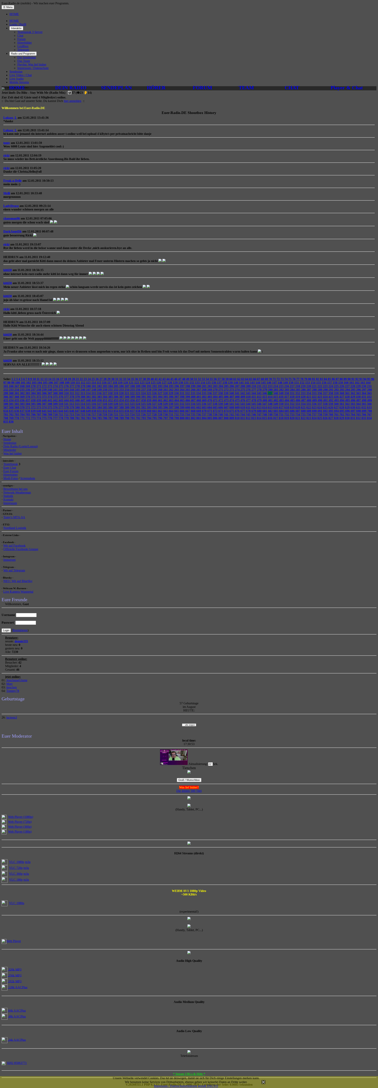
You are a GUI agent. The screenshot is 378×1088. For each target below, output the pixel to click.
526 (149, 404)
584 (100, 407)
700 (369, 411)
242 (61, 389)
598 (177, 407)
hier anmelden (72, 101)
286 (304, 389)
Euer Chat (9, 467)
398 (182, 396)
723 (127, 414)
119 (120, 382)
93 (361, 379)
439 (39, 400)
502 (17, 404)
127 (164, 382)
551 (287, 404)
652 (105, 411)
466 (188, 400)
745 (248, 414)
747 (259, 414)
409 (243, 396)
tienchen (11, 687)
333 (193, 393)
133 (197, 382)
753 (292, 414)
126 (159, 382)
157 (330, 382)
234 (17, 389)
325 (149, 393)
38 (145, 379)
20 (74, 379)
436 (22, 400)
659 (144, 411)
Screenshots (27, 478)
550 (281, 404)
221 (314, 386)
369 (22, 396)
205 (226, 386)
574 (44, 407)
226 (342, 386)
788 (116, 418)
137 (219, 382)
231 (369, 386)
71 (275, 379)
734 (188, 414)
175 (61, 386)
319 (116, 393)
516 (94, 404)
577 (61, 407)
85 (330, 379)
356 (320, 393)
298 (369, 389)
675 (232, 411)
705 (28, 414)
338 (221, 393)
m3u (28, 862)
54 (208, 379)
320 (121, 393)
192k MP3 (14, 981)
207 (237, 386)
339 (226, 393)
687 (298, 411)
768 (6, 418)
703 (17, 414)
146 (269, 382)
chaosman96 (11, 218)
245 (78, 389)
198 (188, 386)
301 (17, 393)
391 (144, 396)
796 (160, 418)
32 (121, 379)
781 (78, 418)
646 (72, 411)
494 (342, 400)
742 (232, 414)
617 (281, 407)
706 (33, 414)
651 (100, 411)
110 (73, 382)
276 (248, 389)
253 (122, 389)
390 (138, 396)
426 (336, 396)
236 (28, 389)
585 (105, 407)
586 (111, 407)
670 (204, 411)
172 (44, 386)
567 (6, 407)
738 (210, 414)
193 (160, 386)
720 (110, 414)
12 (42, 379)
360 (342, 393)
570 (22, 407)
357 (325, 393)
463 (171, 400)
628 (342, 407)
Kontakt (8, 499)
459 (149, 400)
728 (155, 414)
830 (347, 418)
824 (314, 418)
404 (215, 396)
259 (155, 389)
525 (143, 404)
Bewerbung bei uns (15, 489)
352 (298, 393)
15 (54, 379)
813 (254, 418)
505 (33, 404)
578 (66, 407)
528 (160, 404)
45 (172, 379)
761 (336, 414)
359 (336, 393)
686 (293, 411)
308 (55, 393)
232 (6, 389)
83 (322, 379)
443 (61, 400)
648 (83, 411)
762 (342, 414)
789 (122, 418)
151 (297, 382)
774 (39, 418)
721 (116, 414)
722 (121, 414)
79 (306, 379)
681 (265, 411)
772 (28, 418)
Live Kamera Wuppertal (18, 591)
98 (9, 382)
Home (7, 439)
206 (232, 386)
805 (210, 418)
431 (364, 396)
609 (237, 407)
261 (166, 389)
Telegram (23, 49)
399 (188, 396)
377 (66, 396)
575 (50, 407)
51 (196, 379)
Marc (9, 683)
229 (358, 386)
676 (237, 411)
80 (310, 379)
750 (276, 414)
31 (117, 379)
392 (149, 396)
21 (78, 379)
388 (127, 396)
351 (292, 393)
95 (369, 379)
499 (369, 400)
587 (116, 407)
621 (303, 407)
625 (325, 407)
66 (255, 379)
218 (298, 386)
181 (94, 386)
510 (61, 404)
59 (227, 379)
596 (166, 407)
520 (116, 404)
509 (55, 404)
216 (287, 386)
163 (363, 382)
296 (359, 389)
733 (182, 414)
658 (138, 411)
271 (221, 389)
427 (342, 396)
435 (17, 400)
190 (144, 386)
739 (215, 414)
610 (243, 407)
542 (237, 404)
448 (89, 400)
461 (160, 400)
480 (265, 400)
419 (298, 396)
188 (133, 386)
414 (270, 396)
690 (315, 411)
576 (55, 407)
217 (292, 386)
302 (22, 393)
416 (281, 396)
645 (66, 411)
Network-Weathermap (17, 492)
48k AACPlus (16, 1016)
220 (309, 386)
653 (111, 411)
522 (127, 404)
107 (56, 382)
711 (61, 414)
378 (72, 396)
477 (248, 400)
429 (353, 396)
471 (215, 400)
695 (342, 411)
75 (290, 379)
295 (353, 389)
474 (232, 400)
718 (99, 414)
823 (309, 418)
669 (199, 411)
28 (105, 379)
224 (331, 386)
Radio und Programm (23, 53)
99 (13, 382)
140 (236, 382)
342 (243, 393)
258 (149, 389)
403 (210, 396)
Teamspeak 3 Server (30, 32)
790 (127, 418)
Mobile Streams (19, 82)
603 (204, 407)
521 (121, 404)
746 (254, 414)
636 (17, 411)
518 (105, 404)
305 (39, 393)
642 (50, 411)
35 (133, 379)
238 (39, 389)
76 (294, 379)
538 (215, 404)
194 (166, 386)
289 (320, 389)
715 (83, 414)
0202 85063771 (17, 1063)
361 (347, 393)
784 (94, 418)
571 (28, 407)
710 (55, 414)
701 (6, 414)
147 (275, 382)
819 (287, 418)
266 (193, 389)
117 (110, 382)
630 (353, 407)
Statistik (8, 496)
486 (298, 400)
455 (127, 400)
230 (364, 386)
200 (199, 386)
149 (286, 382)
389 (133, 396)
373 (44, 396)
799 (177, 418)
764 (353, 414)
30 (113, 379)
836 (11, 421)
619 (292, 407)
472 (221, 400)
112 (83, 382)
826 (325, 418)
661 (155, 411)
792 (138, 418)
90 (349, 379)
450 (100, 400)
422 (314, 396)
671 (210, 411)
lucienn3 (11, 717)
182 (100, 386)
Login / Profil (17, 24)
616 (276, 407)
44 (168, 379)
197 (182, 386)
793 (144, 418)
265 (188, 389)
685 (287, 411)
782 (83, 418)
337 (215, 393)
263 (177, 389)
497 (359, 400)
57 (219, 379)
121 (131, 382)
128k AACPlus (17, 987)
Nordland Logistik (14, 528)
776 (50, 418)
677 (243, 411)
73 (282, 379)
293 (342, 389)
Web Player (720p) (20, 821)
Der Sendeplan (26, 57)
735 (193, 414)
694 (337, 411)
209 (248, 386)
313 (83, 393)
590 (133, 407)
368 (17, 396)
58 (223, 379)
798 (171, 418)
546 (259, 404)
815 (265, 418)
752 (287, 414)
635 (11, 411)
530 (171, 404)
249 (100, 389)
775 (44, 418)
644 (61, 411)
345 (259, 393)
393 (155, 396)
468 (199, 400)
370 (28, 396)
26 (97, 379)
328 (166, 393)
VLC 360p (16, 873)
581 (83, 407)
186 (122, 386)
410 (248, 396)
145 (264, 382)
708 (44, 414)
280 (270, 389)
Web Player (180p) (20, 831)
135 (208, 382)
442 (55, 400)
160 (346, 382)
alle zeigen (189, 725)
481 (270, 400)
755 (303, 414)
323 (138, 393)
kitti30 (7, 270)
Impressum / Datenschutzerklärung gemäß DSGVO (186, 1086)
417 (287, 396)
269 (210, 389)
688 (304, 411)
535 (199, 404)
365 (369, 393)
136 (214, 382)
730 (166, 414)
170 (33, 386)
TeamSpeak (10, 464)
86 (334, 379)
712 (66, 414)
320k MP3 (14, 969)
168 (22, 386)
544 (248, 404)
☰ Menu (8, 7)
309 (61, 393)
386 (116, 396)
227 (347, 386)
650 (94, 411)
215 (281, 386)
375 (55, 396)
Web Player (13, 941)
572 (33, 407)
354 (309, 393)
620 (298, 407)
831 (353, 418)
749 (270, 414)
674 (226, 411)
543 (243, 404)
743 (237, 414)
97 (5, 382)
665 (177, 411)
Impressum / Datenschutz (33, 68)
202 (210, 386)
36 (137, 379)
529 (166, 404)
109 (67, 382)
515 (88, 404)
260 (160, 389)
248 (94, 389)
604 (210, 407)
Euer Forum (10, 471)
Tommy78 (12, 691)
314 (88, 393)
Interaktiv (16, 28)
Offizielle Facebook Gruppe (20, 549)
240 (50, 389)
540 (226, 404)
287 (309, 389)
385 (111, 396)
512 (72, 404)
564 (358, 404)
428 (347, 396)
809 (232, 418)
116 (104, 382)
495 (348, 400)
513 (77, 404)
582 (89, 407)
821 (298, 418)
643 (55, 411)
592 (144, 407)
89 (345, 379)
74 (286, 379)
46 (176, 379)
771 (22, 418)
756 (309, 414)
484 (287, 400)
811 (243, 418)
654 (116, 411)
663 (166, 411)
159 (341, 382)
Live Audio (16, 78)
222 (320, 386)
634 (6, 411)
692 (326, 411)
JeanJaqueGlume (16, 680)
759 (325, 414)
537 (210, 404)
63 (243, 379)
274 (237, 389)
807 (221, 418)
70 (271, 379)
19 (70, 379)
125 (153, 382)
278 (259, 389)
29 (109, 379)
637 (22, 411)
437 (28, 400)
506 (39, 404)
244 (72, 389)
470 (210, 400)
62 (239, 379)
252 (116, 389)
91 (353, 379)
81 (314, 379)
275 (243, 389)
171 (39, 386)
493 (337, 400)
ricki (6, 155)
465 (182, 400)
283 (287, 389)
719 (105, 414)
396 (171, 396)
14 (50, 379)
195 (171, 386)
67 (259, 379)
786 (105, 418)
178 (78, 386)
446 (78, 400)
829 (342, 418)
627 (336, 407)
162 (357, 382)
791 (133, 418)
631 (358, 407)
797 (166, 418)
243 (66, 389)
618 (287, 407)
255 (133, 389)
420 (303, 396)
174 (55, 386)
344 (254, 393)
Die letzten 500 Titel (189, 791)
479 (259, 400)
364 (364, 393)
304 (33, 393)
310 (66, 393)
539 (221, 404)
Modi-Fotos (10, 478)
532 (182, 404)
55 (212, 379)
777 (55, 418)
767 (369, 414)
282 (281, 389)
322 (132, 393)
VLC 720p (16, 867)
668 (193, 411)
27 (101, 379)
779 (66, 418)
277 (254, 389)
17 (62, 379)
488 (309, 400)
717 (94, 414)
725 (138, 414)
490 (320, 400)
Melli (6, 193)
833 (364, 418)
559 (331, 404)
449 (94, 400)
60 (231, 379)
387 (122, 396)
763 (347, 414)
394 (160, 396)
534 (193, 404)
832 (358, 418)
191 (149, 386)
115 (99, 382)
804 (204, 418)
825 (320, 418)
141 (242, 382)
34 (129, 379)
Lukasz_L (10, 117)
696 (348, 411)
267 (199, 389)
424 (325, 396)
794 (149, 418)
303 (28, 393)
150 (291, 382)
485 (293, 400)
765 (358, 414)
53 (204, 379)
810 (237, 418)
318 (110, 393)
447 (83, 400)
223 (325, 386)
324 (143, 393)
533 (188, 404)
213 (270, 386)
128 (170, 382)
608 (232, 407)
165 (6, 386)
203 (215, 386)
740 (221, 414)
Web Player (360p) (20, 826)
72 (279, 379)
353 (303, 393)
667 (188, 411)
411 (254, 396)
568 (11, 407)
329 (171, 393)
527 (155, 404)
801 (188, 418)
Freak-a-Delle (12, 180)
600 (188, 407)
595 (160, 407)
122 (137, 382)
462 (166, 400)
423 (320, 396)
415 (276, 396)
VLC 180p (16, 879)
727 (149, 414)
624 (320, 407)
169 (28, 386)
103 (34, 382)
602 (199, 407)
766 (364, 414)
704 (22, 414)
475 (237, 400)
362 (353, 393)
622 (309, 407)
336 (210, 393)
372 (39, 396)
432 (369, 396)
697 (353, 411)
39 (149, 379)
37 (141, 379)
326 (155, 393)
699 (364, 411)
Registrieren (20, 630)
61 (235, 379)
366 (6, 396)
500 (6, 404)
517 (99, 404)
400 (193, 396)
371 (33, 396)
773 (33, 418)
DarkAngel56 (12, 231)
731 (171, 414)
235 (22, 389)
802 (193, 418)
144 (258, 382)
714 (77, 414)
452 (111, 400)
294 (348, 389)
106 (51, 382)
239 (44, 389)
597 (171, 407)
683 (276, 411)
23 (86, 379)
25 (93, 379)
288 (315, 389)
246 (83, 389)
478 (254, 400)
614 (265, 407)
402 (204, 396)
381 (89, 396)
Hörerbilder (24, 42)
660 (149, 411)
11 (38, 379)
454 (122, 400)
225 (336, 386)
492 (331, 400)
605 (215, 407)
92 (357, 379)
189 (138, 386)
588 (122, 407)
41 (156, 379)
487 (304, 400)
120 (126, 382)
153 (308, 382)
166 (11, 386)
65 (251, 379)
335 (204, 393)
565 (364, 404)
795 (155, 418)
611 (248, 407)
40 (153, 379)
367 (11, 396)
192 (155, 386)
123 (142, 382)
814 (259, 418)
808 (226, 418)
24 (90, 379)
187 (127, 386)
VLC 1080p (16, 862)
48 (184, 379)
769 (11, 418)
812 (248, 418)
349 (281, 393)
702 (11, 414)
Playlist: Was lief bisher (31, 64)
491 (326, 400)
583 (94, 407)
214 (276, 386)
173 (50, 386)
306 (44, 393)
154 (313, 382)
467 (193, 400)
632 (364, 407)
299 (6, 393)
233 (11, 389)
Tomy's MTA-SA (14, 517)
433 (6, 400)
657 (133, 411)
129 (175, 382)
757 (314, 414)
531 (177, 404)
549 (276, 404)
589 (127, 407)
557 (320, 404)
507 (44, 404)
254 (127, 389)
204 (221, 386)
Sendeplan (15, 71)
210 (254, 386)
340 (232, 393)
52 (200, 379)
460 (155, 400)
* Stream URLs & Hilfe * (189, 1074)
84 (326, 379)
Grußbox (23, 46)
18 (66, 379)
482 (276, 400)
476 (243, 400)
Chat (20, 35)
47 (180, 379)
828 (336, 418)
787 (111, 418)
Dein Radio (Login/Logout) (20, 446)
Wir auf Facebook (14, 545)
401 (199, 396)
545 (254, 404)
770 (17, 418)
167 (17, 386)
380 (83, 396)
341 (237, 393)
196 (177, 386)
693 (331, 411)
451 (105, 400)
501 (11, 404)
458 (144, 400)
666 (182, 411)
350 (287, 393)
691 (320, 411)
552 (292, 404)
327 (160, 393)
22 (82, 379)
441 (50, 400)
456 (133, 400)
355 (314, 393)
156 (324, 382)
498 (364, 400)
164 (368, 382)
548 (270, 404)
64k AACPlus (16, 1010)
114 (94, 382)
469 (204, 400)
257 (144, 389)
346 (265, 393)
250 (105, 389)
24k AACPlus (16, 1039)
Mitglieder (9, 450)
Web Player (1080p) (20, 817)
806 (215, 418)
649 (89, 411)
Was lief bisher (12, 453)
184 (111, 386)
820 (292, 418)
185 (116, 386)
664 (171, 411)
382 (94, 396)
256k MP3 (14, 975)
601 (193, 407)
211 (259, 386)
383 (100, 396)
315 (94, 393)
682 (270, 411)
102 (29, 382)
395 (166, 396)
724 (132, 414)
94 (365, 379)
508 (50, 404)
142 (247, 382)
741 (226, 414)
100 (18, 382)
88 (342, 379)
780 (72, 418)
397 (177, 396)
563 (353, 404)
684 (281, 411)
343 (248, 393)
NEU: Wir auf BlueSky (17, 581)
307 (50, 393)
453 (116, 400)
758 (320, 414)
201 (204, 386)
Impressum (10, 503)
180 (89, 386)
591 (138, 407)
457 (138, 400)
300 (11, 393)
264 (182, 389)
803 (199, 418)
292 (337, 389)
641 (44, 411)
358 (331, 393)
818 (281, 418)
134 (203, 382)
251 (111, 389)
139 (230, 382)
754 (298, 414)
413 (265, 396)
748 (265, 414)
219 (303, 386)
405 (221, 396)
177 (72, 386)
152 (302, 382)
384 (105, 396)
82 (318, 379)
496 (353, 400)
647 (78, 411)
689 (309, 411)
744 (243, 414)
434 (11, 400)
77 (298, 379)
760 (331, 414)
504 (28, 404)
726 (143, 414)
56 (216, 379)
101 (23, 382)
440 (44, 400)
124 (148, 382)
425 (331, 396)
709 (50, 414)
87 (338, 379)
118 (115, 382)
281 (276, 389)
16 (58, 379)
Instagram (9, 559)
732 (177, 414)
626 (331, 407)
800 (182, 418)
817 (276, 418)
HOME (14, 14)
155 (319, 382)
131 (186, 382)
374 (50, 396)
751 (281, 414)
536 (204, 404)
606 (221, 407)
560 (336, 404)
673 (221, 411)
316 (99, 393)
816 (270, 418)
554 (303, 404)
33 (125, 379)
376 (61, 396)
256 (138, 389)
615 (270, 407)
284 (293, 389)
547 (265, 404)
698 (359, 411)
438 (33, 400)
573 (39, 407)
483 (281, 400)
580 (78, 407)
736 (199, 414)
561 (342, 404)
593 (149, 407)
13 (46, 379)
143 (253, 382)
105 (45, 382)
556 (314, 404)
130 (181, 382)
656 (127, 411)
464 (177, 400)
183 (105, 386)
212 (265, 386)
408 (237, 396)
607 (226, 407)
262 (171, 389)
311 (72, 393)
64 (247, 379)
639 (33, 411)
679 (254, 411)
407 (232, 396)
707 (39, 414)
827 (331, 418)
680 (259, 411)
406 (226, 396)
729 (160, 414)
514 (83, 404)
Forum (21, 39)
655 (122, 411)
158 (335, 382)
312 (77, 393)
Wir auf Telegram (14, 570)
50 (192, 379)
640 (39, 411)
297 (364, 389)
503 (22, 404)
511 (66, 404)
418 (292, 396)
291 (331, 389)
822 (303, 418)
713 (72, 414)
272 (226, 389)
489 (315, 400)
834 (369, 418)
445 (72, 400)
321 (127, 393)
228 (353, 386)
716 (88, 414)
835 (6, 421)
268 (204, 389)
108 (62, 382)
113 (88, 382)
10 (35, 379)
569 (17, 407)
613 (259, 407)
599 (182, 407)
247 (89, 389)
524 (138, 404)
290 (326, 389)
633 (369, 407)
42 (160, 379)
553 (298, 404)
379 (78, 396)
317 (105, 393)
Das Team (23, 61)
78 (302, 379)
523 (132, 404)
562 (347, 404)
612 (254, 407)
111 (78, 382)
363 (358, 393)
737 (204, 414)
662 (160, 411)
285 (298, 389)
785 (100, 418)
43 (164, 379)
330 (177, 393)
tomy (6, 142)
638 (28, 411)
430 (358, 396)
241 (55, 389)
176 (66, 386)
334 (199, 393)
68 (263, 379)
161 (352, 382)
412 (259, 396)
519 (110, 404)
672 (215, 411)
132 (192, 382)
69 (267, 379)
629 (347, 407)
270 (215, 389)
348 (276, 393)
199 (193, 386)
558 (325, 404)
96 (372, 379)
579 (72, 407)
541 (232, 404)
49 (188, 379)
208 (243, 386)
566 (369, 404)
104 (40, 382)
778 (61, 418)
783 (89, 418)
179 (83, 386)
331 (182, 393)
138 (225, 382)
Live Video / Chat (20, 75)
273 (232, 389)
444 (66, 400)
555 (309, 404)
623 (314, 407)
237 (33, 389)
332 (188, 393)
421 (309, 396)
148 (280, 382)
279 (265, 389)
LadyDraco (11, 205)
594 (155, 407)
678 (248, 411)
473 (226, 400)
